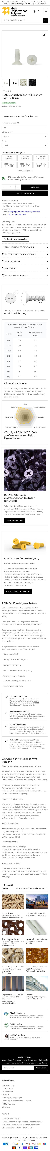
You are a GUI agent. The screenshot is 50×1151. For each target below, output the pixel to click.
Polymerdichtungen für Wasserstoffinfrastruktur (36, 914)
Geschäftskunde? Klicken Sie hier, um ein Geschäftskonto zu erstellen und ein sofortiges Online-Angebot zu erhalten (25, 3)
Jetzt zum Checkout (25, 193)
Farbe (4, 141)
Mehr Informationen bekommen (30, 888)
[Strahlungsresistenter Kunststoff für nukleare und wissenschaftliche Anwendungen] (13, 927)
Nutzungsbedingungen (12, 1098)
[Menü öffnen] (45, 11)
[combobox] (25, 20)
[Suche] (45, 20)
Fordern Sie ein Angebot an (15, 239)
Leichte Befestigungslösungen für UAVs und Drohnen (36, 997)
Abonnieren (41, 1068)
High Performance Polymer (18, 1138)
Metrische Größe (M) (10, 123)
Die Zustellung (8, 1085)
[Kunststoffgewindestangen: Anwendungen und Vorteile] (37, 927)
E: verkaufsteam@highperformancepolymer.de (22, 1122)
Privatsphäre (7, 1092)
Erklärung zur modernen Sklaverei (17, 1101)
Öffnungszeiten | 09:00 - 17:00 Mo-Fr (17, 1128)
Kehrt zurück (7, 1088)
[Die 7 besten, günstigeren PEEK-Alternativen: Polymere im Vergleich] (37, 955)
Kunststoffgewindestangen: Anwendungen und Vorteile (37, 941)
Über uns (6, 1107)
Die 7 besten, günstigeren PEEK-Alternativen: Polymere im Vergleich (36, 969)
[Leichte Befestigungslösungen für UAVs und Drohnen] (37, 983)
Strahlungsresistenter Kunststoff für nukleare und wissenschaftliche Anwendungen (13, 942)
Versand (5, 1095)
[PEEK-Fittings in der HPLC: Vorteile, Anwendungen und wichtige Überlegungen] (13, 955)
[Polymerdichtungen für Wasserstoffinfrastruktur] (37, 901)
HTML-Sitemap (8, 1104)
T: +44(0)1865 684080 (11, 1118)
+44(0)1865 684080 (17, 214)
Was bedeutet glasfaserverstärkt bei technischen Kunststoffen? (12, 915)
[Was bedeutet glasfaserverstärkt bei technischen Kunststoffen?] (13, 901)
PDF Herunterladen (14, 520)
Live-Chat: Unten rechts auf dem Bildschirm (21, 1125)
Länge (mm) (7, 132)
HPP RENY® (6, 91)
